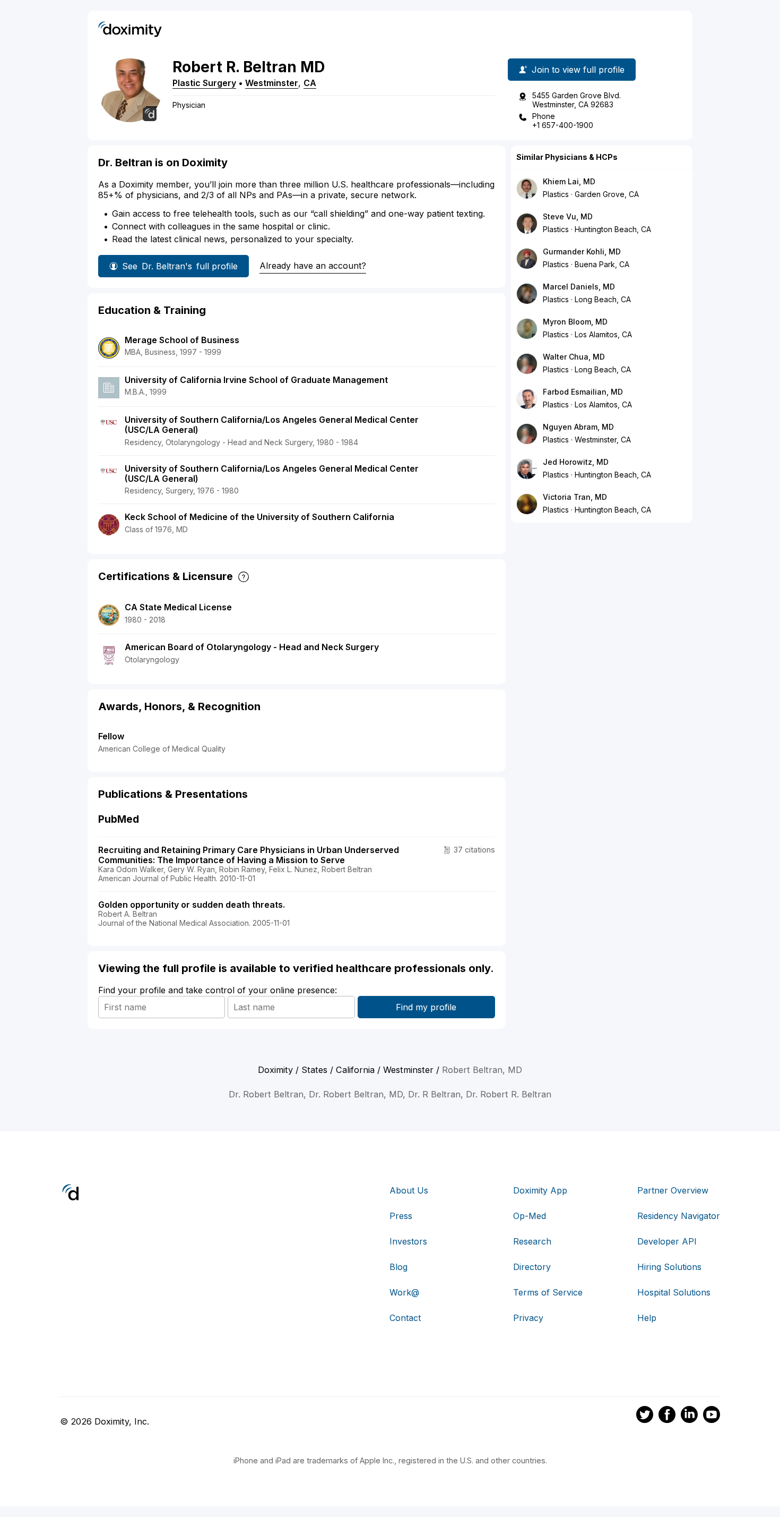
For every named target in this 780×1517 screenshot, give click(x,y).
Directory (532, 1267)
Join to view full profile (578, 69)
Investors (408, 1241)
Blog (398, 1267)
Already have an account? (312, 265)
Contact (405, 1318)
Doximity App (540, 1190)
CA (310, 83)
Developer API (667, 1241)
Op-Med (529, 1216)
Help (646, 1318)
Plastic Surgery (204, 83)
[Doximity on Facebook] (666, 1416)
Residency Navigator (678, 1216)
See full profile (180, 266)
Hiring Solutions (669, 1267)
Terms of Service (548, 1292)
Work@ (404, 1292)
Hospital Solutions (673, 1292)
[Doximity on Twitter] (644, 1416)
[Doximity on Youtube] (711, 1416)
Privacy (528, 1318)
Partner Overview (672, 1190)
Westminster (271, 83)
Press (400, 1216)
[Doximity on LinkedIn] (689, 1416)
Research (532, 1241)
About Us (408, 1190)
